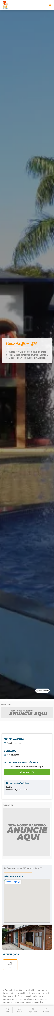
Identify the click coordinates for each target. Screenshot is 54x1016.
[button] (50, 5)
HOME (7, 1011)
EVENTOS (46, 1011)
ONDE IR (19, 1011)
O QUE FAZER (33, 1011)
